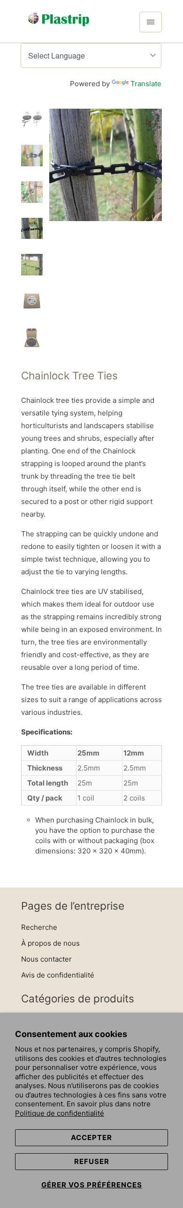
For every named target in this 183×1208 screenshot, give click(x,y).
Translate (145, 83)
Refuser (91, 1161)
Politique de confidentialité (59, 1113)
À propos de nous (50, 943)
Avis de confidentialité (57, 975)
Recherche (39, 927)
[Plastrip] (58, 25)
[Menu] (150, 22)
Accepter (91, 1137)
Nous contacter (46, 959)
